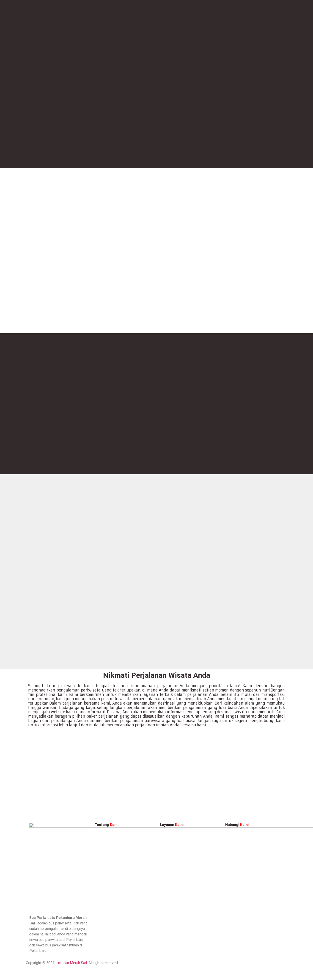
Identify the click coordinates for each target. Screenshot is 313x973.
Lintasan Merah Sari (71, 963)
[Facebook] (175, 966)
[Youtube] (187, 966)
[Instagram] (162, 966)
